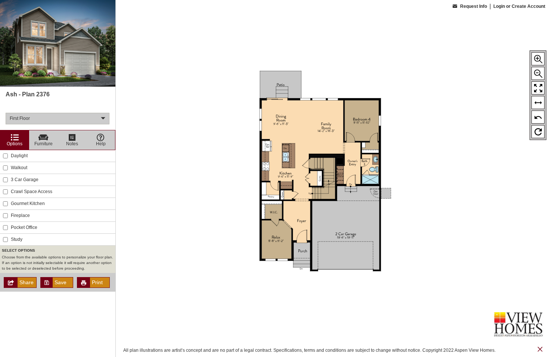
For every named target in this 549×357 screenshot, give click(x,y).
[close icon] (540, 350)
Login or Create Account (519, 6)
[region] (57, 178)
